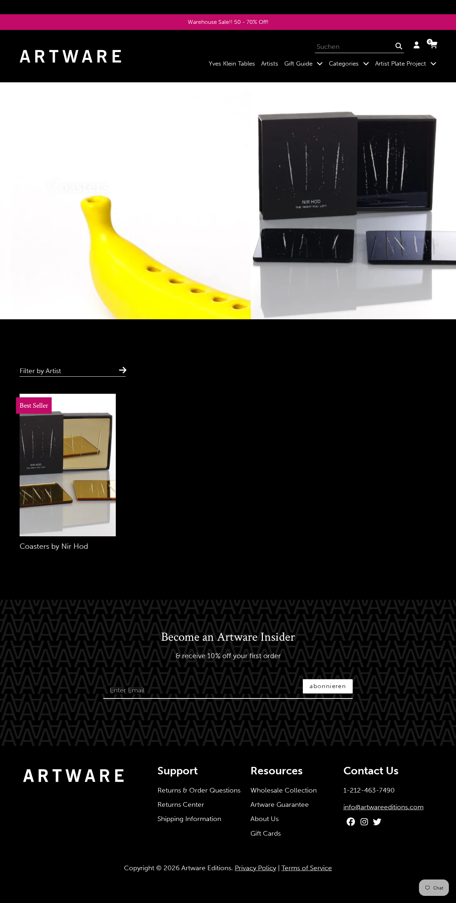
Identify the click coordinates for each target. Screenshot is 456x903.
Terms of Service (306, 868)
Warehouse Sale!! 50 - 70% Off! (228, 22)
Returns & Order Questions (198, 790)
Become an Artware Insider (228, 637)
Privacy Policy (255, 868)
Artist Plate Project (407, 63)
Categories (350, 63)
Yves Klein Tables (232, 63)
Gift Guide (305, 63)
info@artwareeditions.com (383, 807)
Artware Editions (206, 868)
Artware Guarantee (279, 804)
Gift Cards (265, 833)
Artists (269, 63)
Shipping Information (189, 819)
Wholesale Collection (283, 790)
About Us (264, 819)
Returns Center (180, 804)
